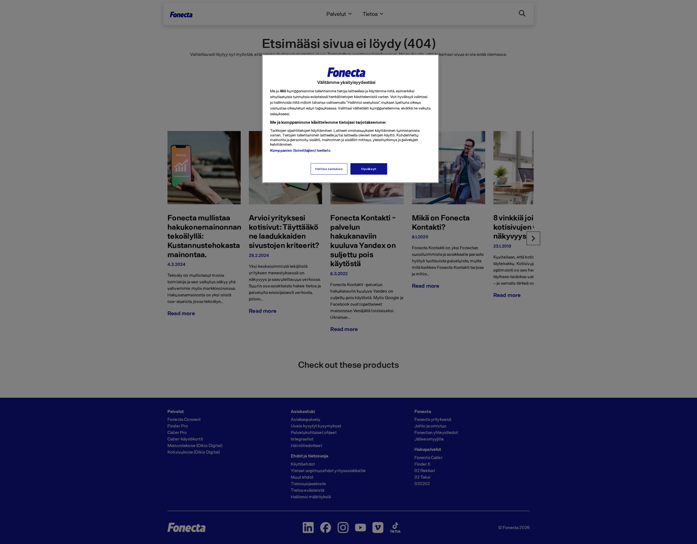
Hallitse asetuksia (329, 169)
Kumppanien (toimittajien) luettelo (300, 150)
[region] (350, 118)
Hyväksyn (368, 169)
